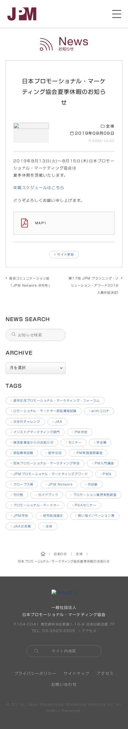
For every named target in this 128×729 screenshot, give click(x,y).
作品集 (91, 484)
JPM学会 (19, 515)
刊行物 (17, 494)
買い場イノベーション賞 (95, 515)
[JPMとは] (64, 593)
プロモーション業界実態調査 (93, 494)
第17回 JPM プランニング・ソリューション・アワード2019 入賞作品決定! (93, 285)
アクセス (88, 630)
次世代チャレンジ (25, 421)
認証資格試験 (21, 452)
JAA (57, 421)
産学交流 (53, 452)
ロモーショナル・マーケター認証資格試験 (43, 410)
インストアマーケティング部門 (35, 432)
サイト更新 (65, 254)
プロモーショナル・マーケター (35, 505)
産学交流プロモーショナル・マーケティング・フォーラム (55, 400)
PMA (106, 473)
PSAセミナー (84, 505)
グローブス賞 (21, 484)
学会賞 (100, 442)
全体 (109, 126)
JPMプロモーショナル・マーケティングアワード (49, 473)
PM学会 (80, 432)
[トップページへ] (21, 14)
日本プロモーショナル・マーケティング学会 (45, 463)
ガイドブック (46, 494)
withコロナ (99, 410)
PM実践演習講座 (88, 452)
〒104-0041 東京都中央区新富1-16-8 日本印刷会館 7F (64, 624)
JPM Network (59, 484)
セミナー (73, 442)
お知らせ (64, 44)
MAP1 (41, 222)
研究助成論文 (51, 515)
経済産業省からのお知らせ (32, 442)
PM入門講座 (103, 463)
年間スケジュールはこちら (38, 188)
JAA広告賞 (20, 526)
